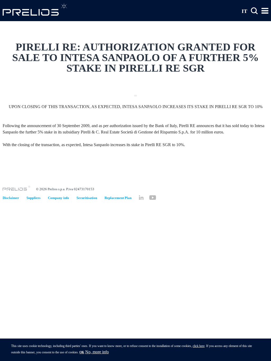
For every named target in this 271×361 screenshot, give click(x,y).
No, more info (97, 352)
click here (199, 346)
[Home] (35, 9)
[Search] (254, 11)
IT (244, 11)
